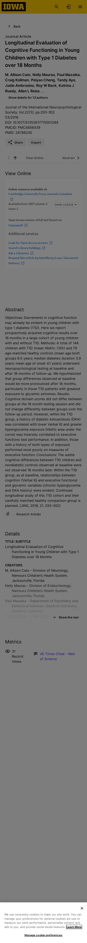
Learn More (74, 927)
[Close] (82, 908)
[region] (43, 922)
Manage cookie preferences (43, 935)
